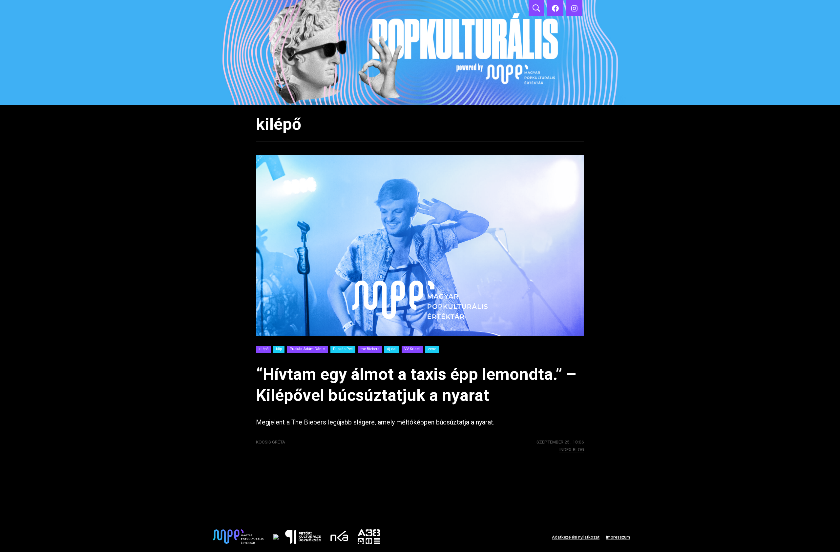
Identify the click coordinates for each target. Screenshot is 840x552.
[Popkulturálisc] (555, 8)
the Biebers (370, 349)
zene (432, 349)
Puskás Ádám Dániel (308, 349)
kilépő (263, 349)
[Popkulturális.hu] (574, 8)
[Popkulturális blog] (420, 52)
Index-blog (571, 449)
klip (279, 349)
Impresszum (618, 537)
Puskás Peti (343, 349)
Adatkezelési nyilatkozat (575, 537)
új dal (391, 349)
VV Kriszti (412, 349)
